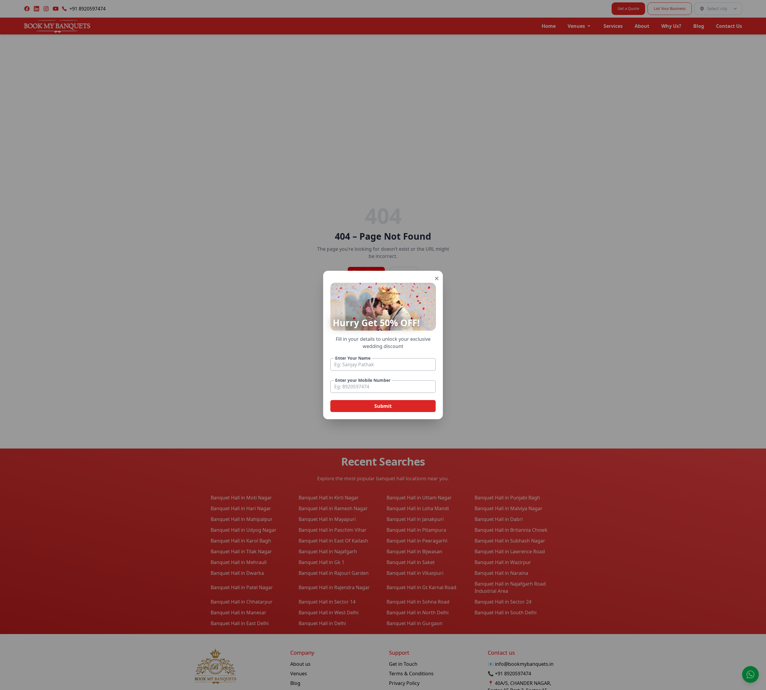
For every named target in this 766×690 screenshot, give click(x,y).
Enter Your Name (352, 358)
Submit (383, 406)
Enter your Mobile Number (362, 380)
